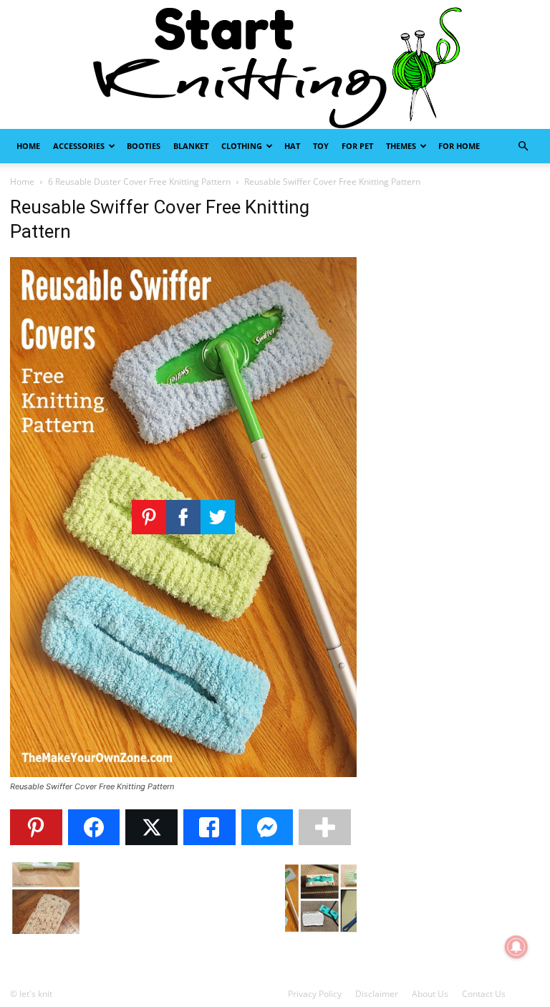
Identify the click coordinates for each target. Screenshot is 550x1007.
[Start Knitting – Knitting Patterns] (275, 64)
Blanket (190, 145)
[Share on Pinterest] (36, 827)
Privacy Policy (315, 994)
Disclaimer (376, 994)
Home (28, 145)
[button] (523, 146)
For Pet (357, 145)
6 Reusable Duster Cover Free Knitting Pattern (139, 181)
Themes (401, 145)
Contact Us (484, 994)
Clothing (241, 145)
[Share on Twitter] (151, 827)
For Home (459, 145)
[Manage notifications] (516, 946)
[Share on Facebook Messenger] (267, 827)
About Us (430, 994)
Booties (143, 145)
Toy (321, 145)
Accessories (79, 145)
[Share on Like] (209, 827)
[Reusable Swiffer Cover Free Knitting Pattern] (183, 773)
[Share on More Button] (325, 827)
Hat (292, 145)
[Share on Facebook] (94, 827)
